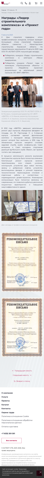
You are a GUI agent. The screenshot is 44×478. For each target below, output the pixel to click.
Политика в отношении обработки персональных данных (16, 421)
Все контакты (11, 441)
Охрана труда (7, 412)
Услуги (4, 397)
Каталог (5, 405)
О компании (7, 393)
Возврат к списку (23, 381)
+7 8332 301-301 (8, 433)
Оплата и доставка (9, 426)
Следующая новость (21, 375)
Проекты (5, 401)
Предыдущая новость (23, 371)
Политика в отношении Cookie (15, 416)
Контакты (6, 408)
